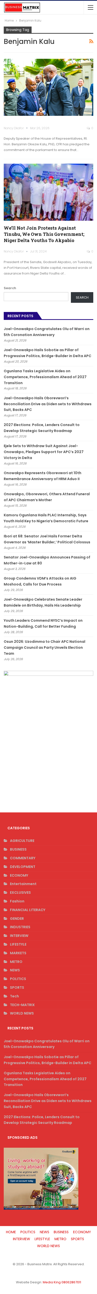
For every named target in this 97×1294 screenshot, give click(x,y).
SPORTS (17, 987)
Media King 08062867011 (62, 1282)
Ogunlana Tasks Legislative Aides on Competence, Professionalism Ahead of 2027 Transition (45, 377)
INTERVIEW (19, 935)
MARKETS (18, 953)
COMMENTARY (22, 858)
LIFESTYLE (18, 944)
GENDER (17, 918)
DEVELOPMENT (22, 866)
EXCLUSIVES (20, 892)
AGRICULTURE (22, 840)
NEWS (15, 970)
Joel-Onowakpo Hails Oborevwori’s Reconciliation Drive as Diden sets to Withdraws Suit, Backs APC (48, 404)
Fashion (17, 901)
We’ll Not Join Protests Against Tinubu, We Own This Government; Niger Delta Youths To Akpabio (44, 234)
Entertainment (23, 883)
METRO (16, 961)
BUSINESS (18, 849)
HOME (11, 1232)
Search (10, 288)
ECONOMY (19, 875)
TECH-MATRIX (22, 1004)
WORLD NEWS (22, 1013)
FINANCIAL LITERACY (27, 909)
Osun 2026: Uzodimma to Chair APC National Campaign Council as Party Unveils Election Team (44, 647)
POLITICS (18, 978)
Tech (14, 996)
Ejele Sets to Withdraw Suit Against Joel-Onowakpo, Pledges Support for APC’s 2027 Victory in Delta (44, 451)
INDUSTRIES (20, 926)
